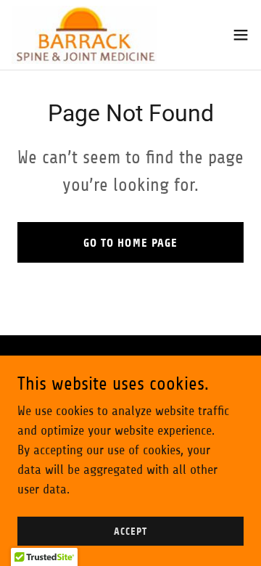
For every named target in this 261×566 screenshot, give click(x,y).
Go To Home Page (130, 243)
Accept (130, 531)
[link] (84, 35)
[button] (240, 34)
